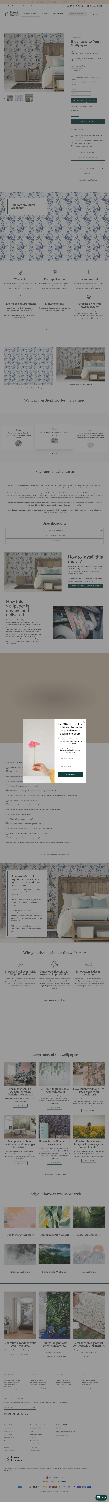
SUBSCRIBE (70, 775)
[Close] (83, 721)
